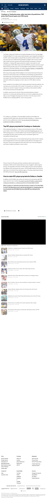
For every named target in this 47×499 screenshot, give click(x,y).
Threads (18, 449)
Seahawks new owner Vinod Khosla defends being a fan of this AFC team (24, 263)
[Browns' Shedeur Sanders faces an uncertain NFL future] (4, 225)
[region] (23, 199)
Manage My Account (36, 440)
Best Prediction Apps (6, 432)
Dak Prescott (34, 114)
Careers (18, 427)
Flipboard (19, 450)
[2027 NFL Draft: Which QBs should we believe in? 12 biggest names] (4, 245)
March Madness (4, 434)
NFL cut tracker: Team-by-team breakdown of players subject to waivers (24, 250)
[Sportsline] (14, 456)
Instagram (19, 444)
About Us (19, 426)
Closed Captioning (36, 431)
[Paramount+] (22, 455)
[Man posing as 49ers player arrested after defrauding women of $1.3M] (4, 280)
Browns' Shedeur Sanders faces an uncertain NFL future (20, 222)
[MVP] (37, 455)
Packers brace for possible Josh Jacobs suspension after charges (22, 270)
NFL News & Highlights (11, 11)
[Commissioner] (30, 455)
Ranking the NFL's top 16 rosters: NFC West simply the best (21, 236)
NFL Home (3, 11)
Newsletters (34, 442)
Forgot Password (35, 445)
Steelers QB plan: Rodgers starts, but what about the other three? (22, 256)
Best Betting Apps (5, 431)
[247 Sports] (5, 456)
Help (2, 440)
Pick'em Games (4, 426)
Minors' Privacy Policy (36, 429)
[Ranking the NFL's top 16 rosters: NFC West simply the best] (4, 239)
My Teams (34, 444)
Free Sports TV (4, 429)
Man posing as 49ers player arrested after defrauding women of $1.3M (23, 277)
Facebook (19, 445)
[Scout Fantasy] (43, 456)
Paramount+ (19, 431)
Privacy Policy (35, 427)
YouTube (19, 440)
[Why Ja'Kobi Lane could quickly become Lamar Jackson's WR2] (4, 232)
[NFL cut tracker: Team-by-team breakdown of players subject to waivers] (4, 252)
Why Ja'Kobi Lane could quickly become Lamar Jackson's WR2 (22, 229)
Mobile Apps (4, 436)
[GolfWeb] (23, 458)
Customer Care (4, 442)
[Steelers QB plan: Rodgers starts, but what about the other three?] (4, 259)
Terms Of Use (35, 426)
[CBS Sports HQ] (21, 453)
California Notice (35, 433)
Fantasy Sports (4, 427)
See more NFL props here (21, 139)
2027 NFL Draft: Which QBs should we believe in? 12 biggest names (23, 243)
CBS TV (18, 432)
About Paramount (20, 429)
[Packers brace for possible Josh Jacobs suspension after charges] (4, 273)
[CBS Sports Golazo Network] (33, 453)
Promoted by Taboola (41, 184)
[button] (2, 5)
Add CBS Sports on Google (8, 22)
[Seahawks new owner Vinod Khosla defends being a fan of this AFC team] (4, 266)
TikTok (18, 442)
